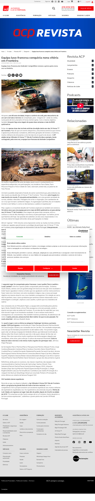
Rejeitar (20, 268)
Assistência (24, 415)
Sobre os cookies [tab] (75, 236)
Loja (68, 1)
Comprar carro (7, 453)
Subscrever (54, 275)
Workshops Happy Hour (43, 456)
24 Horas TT (58, 431)
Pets (21, 435)
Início (2, 51)
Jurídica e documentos (26, 429)
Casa (21, 426)
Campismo (40, 463)
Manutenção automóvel (6, 457)
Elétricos (5, 464)
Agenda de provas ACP (61, 447)
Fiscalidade (6, 461)
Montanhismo (41, 466)
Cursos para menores (43, 426)
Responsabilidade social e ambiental (10, 432)
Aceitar (74, 268)
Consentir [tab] (19, 236)
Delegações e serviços (79, 431)
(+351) (80, 423)
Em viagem (23, 419)
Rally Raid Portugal (60, 434)
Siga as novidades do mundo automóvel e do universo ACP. (80, 336)
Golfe (4, 442)
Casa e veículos (24, 453)
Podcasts (80, 74)
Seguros (23, 449)
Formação (40, 415)
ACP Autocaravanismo (75, 322)
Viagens (39, 453)
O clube (9, 51)
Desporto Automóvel (59, 416)
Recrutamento (77, 447)
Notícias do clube (80, 86)
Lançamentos (80, 65)
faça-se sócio (86, 8)
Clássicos (80, 82)
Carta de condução (42, 419)
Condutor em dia (41, 434)
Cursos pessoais (41, 422)
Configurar (46, 268)
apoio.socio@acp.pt (78, 434)
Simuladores (23, 466)
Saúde (21, 422)
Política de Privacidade (8, 481)
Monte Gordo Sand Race (62, 437)
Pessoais (22, 456)
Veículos (6, 449)
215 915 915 (68, 7)
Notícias (57, 443)
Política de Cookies (21, 481)
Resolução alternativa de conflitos (83, 452)
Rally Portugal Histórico (62, 424)
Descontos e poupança (26, 432)
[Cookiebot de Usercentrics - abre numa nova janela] (80, 231)
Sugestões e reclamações (80, 450)
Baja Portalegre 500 (61, 427)
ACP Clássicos (72, 319)
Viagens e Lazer (42, 449)
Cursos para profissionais (40, 430)
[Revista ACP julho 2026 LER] (80, 283)
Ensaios (80, 69)
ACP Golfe (71, 316)
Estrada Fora (40, 459)
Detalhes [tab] (47, 236)
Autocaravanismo (8, 445)
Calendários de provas (61, 450)
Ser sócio (5, 419)
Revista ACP (17, 51)
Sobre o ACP (6, 422)
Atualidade (80, 61)
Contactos (37, 1)
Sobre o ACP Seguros (26, 469)
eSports (57, 440)
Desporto (26, 51)
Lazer (21, 463)
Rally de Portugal (60, 421)
